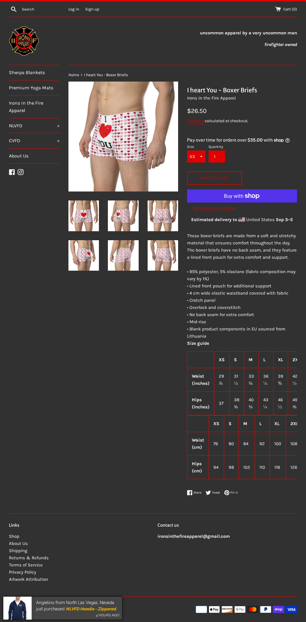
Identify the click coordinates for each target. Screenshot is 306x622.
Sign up (92, 9)
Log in (73, 9)
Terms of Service (26, 565)
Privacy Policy (22, 572)
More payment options (214, 208)
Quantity (216, 147)
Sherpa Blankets (27, 72)
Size (190, 147)
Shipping (195, 120)
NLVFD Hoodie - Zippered (91, 608)
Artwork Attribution (28, 579)
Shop (14, 536)
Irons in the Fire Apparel (26, 107)
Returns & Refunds (29, 557)
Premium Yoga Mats (31, 88)
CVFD (34, 140)
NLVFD (34, 125)
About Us (18, 156)
